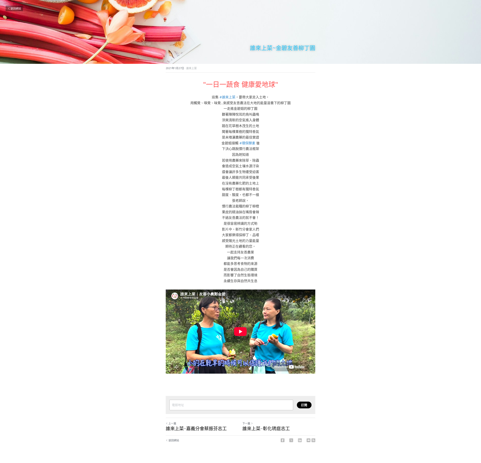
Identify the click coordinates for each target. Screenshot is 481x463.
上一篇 (172, 423)
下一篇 (246, 423)
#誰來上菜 (227, 97)
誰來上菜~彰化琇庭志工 (266, 428)
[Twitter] (291, 440)
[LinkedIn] (300, 440)
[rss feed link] (313, 440)
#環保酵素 (247, 143)
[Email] (308, 440)
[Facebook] (282, 440)
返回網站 (16, 8)
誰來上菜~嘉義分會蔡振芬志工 (196, 428)
